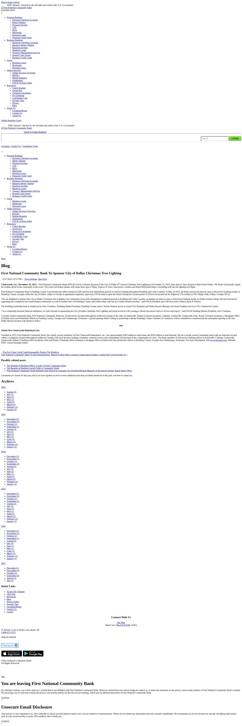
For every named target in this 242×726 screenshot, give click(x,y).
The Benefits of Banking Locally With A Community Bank (33, 368)
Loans (9, 60)
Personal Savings (19, 25)
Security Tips (18, 100)
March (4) (11, 442)
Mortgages (17, 32)
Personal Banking (14, 17)
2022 (3, 526)
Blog (14, 105)
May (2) (10, 399)
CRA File (11, 594)
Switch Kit (17, 90)
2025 (3, 414)
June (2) (10, 434)
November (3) (13, 459)
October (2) (12, 461)
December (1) (13, 568)
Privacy (15, 103)
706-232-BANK (123, 625)
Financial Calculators (21, 93)
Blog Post (42, 279)
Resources (11, 85)
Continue (5, 697)
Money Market (18, 22)
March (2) (11, 404)
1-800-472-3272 (8, 632)
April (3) (10, 439)
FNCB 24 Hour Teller (22, 83)
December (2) (13, 419)
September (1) (13, 427)
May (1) (10, 474)
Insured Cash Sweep (21, 55)
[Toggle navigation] (2, 151)
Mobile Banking (19, 78)
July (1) (10, 394)
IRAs (14, 30)
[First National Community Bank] (16, 7)
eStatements (17, 80)
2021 (3, 563)
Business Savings (20, 47)
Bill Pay (15, 75)
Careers (10, 612)
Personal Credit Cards (22, 37)
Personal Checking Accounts (25, 20)
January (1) (12, 521)
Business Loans (19, 50)
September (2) (13, 464)
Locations (5, 146)
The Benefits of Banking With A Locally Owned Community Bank (36, 365)
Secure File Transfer (16, 591)
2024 (3, 451)
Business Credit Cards (22, 58)
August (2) (11, 392)
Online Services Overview (24, 73)
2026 (3, 387)
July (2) (10, 432)
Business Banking (15, 40)
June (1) (10, 546)
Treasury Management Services (26, 53)
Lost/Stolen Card (19, 98)
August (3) (11, 429)
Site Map (121, 622)
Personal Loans (19, 35)
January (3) (12, 409)
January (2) (12, 447)
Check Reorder (19, 88)
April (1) (10, 551)
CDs (14, 27)
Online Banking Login (11, 120)
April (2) (10, 402)
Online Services (14, 70)
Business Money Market (23, 45)
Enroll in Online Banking (35, 132)
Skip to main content (10, 2)
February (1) (12, 407)
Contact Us (17, 113)
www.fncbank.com (218, 340)
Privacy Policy (13, 602)
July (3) (10, 469)
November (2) (13, 421)
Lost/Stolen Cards (30, 146)
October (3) (12, 424)
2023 (3, 489)
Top (3, 676)
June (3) (10, 397)
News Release (31, 279)
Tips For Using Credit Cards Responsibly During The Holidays (31, 352)
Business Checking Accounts (25, 42)
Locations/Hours (19, 110)
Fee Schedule (18, 95)
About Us (11, 108)
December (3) (13, 493)
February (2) (12, 444)
